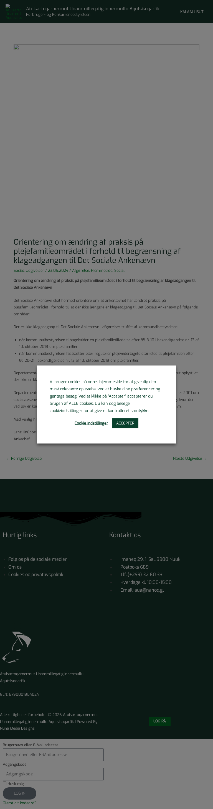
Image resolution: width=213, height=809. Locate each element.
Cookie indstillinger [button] (91, 423)
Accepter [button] (125, 423)
